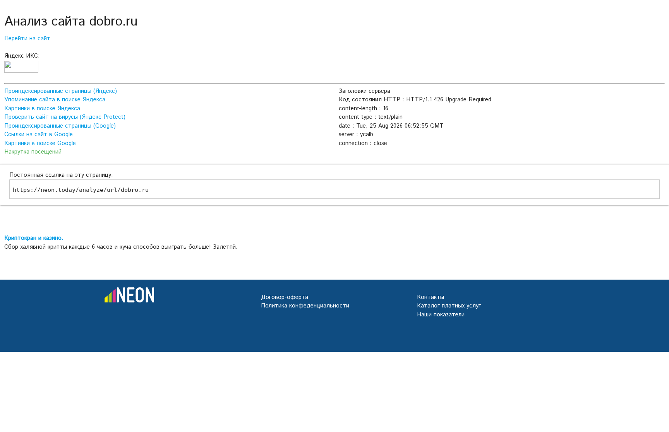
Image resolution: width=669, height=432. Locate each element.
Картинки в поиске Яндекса (42, 108)
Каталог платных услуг (449, 306)
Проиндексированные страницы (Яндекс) (60, 91)
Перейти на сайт (27, 38)
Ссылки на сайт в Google (38, 134)
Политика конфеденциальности (305, 306)
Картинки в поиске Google (40, 143)
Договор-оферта (284, 297)
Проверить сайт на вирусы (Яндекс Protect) (64, 117)
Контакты (430, 297)
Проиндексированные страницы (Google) (60, 126)
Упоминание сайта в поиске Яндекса (54, 100)
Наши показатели (441, 315)
